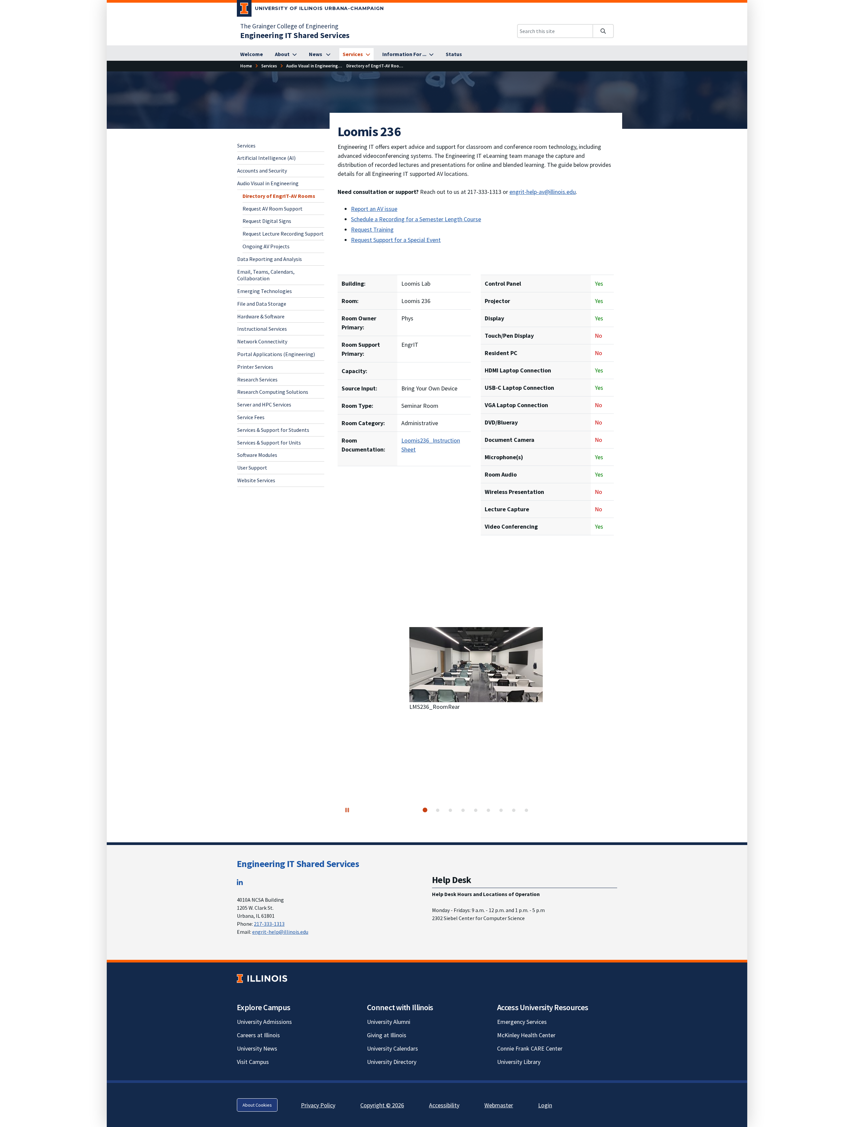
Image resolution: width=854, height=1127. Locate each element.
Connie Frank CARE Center (529, 1048)
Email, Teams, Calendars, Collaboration (266, 275)
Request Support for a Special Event (396, 240)
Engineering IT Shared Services (298, 864)
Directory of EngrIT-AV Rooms (279, 196)
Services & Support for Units (269, 442)
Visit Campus (253, 1062)
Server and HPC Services (264, 404)
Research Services (257, 379)
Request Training (372, 229)
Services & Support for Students (273, 430)
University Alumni (388, 1022)
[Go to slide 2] (438, 810)
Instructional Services (262, 329)
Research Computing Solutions (272, 392)
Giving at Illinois (386, 1035)
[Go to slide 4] (463, 810)
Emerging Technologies (264, 291)
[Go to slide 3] (450, 810)
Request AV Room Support (273, 208)
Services (246, 145)
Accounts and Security (262, 170)
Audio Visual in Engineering (268, 183)
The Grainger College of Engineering (289, 26)
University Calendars (392, 1048)
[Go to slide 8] (514, 810)
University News (257, 1048)
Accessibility (444, 1105)
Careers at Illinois (258, 1035)
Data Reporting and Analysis (269, 259)
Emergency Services (522, 1022)
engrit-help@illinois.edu (280, 931)
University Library (518, 1062)
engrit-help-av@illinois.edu (542, 192)
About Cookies (257, 1105)
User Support (252, 467)
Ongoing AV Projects (266, 246)
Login (545, 1105)
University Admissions (264, 1022)
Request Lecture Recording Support (283, 233)
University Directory (391, 1062)
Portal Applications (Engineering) (276, 354)
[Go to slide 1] (425, 810)
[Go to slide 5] (476, 810)
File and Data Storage (261, 303)
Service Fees (251, 417)
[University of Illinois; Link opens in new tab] (262, 978)
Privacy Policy (318, 1105)
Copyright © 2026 (382, 1105)
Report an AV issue (374, 209)
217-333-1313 (269, 923)
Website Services (256, 480)
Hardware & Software (261, 316)
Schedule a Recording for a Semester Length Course (416, 219)
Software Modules (257, 455)
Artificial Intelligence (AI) (266, 158)
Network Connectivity (262, 341)
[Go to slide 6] (488, 810)
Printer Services (255, 366)
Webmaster (498, 1105)
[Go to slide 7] (501, 810)
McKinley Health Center (526, 1035)
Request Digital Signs (267, 221)
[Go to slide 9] (526, 810)
